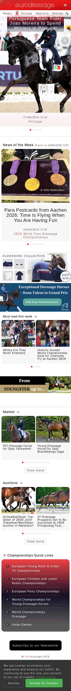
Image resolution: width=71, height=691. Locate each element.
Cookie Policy (46, 676)
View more (35, 470)
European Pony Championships (35, 591)
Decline (13, 683)
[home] (30, 5)
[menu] (65, 5)
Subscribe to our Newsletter (35, 645)
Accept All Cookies (44, 683)
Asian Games (22, 624)
